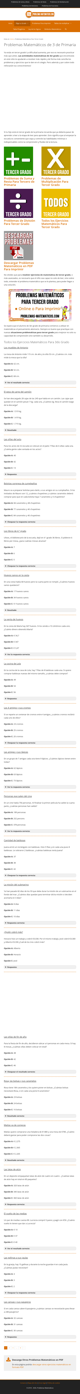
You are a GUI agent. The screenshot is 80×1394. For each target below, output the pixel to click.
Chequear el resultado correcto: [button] (21, 1072)
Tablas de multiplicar (61, 23)
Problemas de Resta (39, 2)
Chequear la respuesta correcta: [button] (21, 522)
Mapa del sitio (32, 1383)
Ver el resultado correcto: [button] (18, 382)
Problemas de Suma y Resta (20, 2)
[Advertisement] (40, 99)
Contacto (23, 1383)
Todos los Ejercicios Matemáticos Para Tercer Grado (54, 224)
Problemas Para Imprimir (41, 23)
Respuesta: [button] (12, 474)
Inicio (10, 23)
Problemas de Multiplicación (59, 2)
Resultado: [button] (12, 430)
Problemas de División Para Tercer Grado (19, 222)
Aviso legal (42, 1383)
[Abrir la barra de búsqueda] (65, 29)
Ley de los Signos (34, 29)
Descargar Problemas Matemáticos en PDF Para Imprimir (19, 266)
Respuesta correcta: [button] (16, 923)
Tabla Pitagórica (19, 29)
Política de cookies (54, 1383)
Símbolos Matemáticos (52, 29)
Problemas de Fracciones (50, 6)
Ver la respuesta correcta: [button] (18, 654)
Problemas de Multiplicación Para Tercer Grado (54, 181)
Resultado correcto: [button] (15, 1116)
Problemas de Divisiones (30, 6)
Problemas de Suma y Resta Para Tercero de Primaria (19, 181)
